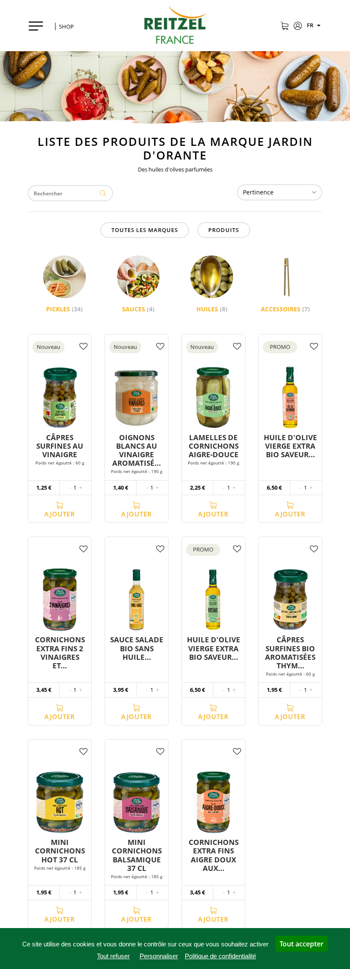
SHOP (66, 26)
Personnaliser (159, 956)
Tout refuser (113, 956)
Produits (223, 230)
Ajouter (59, 514)
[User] (297, 26)
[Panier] (284, 26)
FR (311, 25)
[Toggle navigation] (39, 26)
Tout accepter (302, 944)
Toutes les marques (144, 230)
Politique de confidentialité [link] (220, 956)
